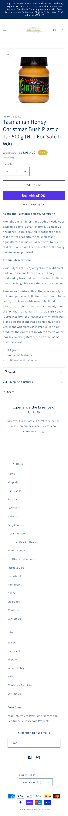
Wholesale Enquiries (20, 685)
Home (11, 473)
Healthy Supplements (21, 559)
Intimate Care (16, 567)
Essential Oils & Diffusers (23, 542)
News (11, 676)
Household (14, 576)
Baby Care (14, 525)
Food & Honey (16, 550)
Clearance (14, 601)
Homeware (14, 584)
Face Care (13, 499)
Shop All (13, 482)
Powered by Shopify (42, 809)
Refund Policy (16, 668)
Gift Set (12, 593)
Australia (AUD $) (32, 782)
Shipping (13, 659)
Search (12, 642)
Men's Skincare (17, 533)
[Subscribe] (56, 743)
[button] (5, 30)
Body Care (14, 508)
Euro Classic (29, 809)
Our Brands (14, 491)
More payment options (34, 204)
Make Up (13, 516)
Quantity (7, 164)
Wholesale (14, 610)
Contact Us (14, 618)
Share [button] (10, 392)
